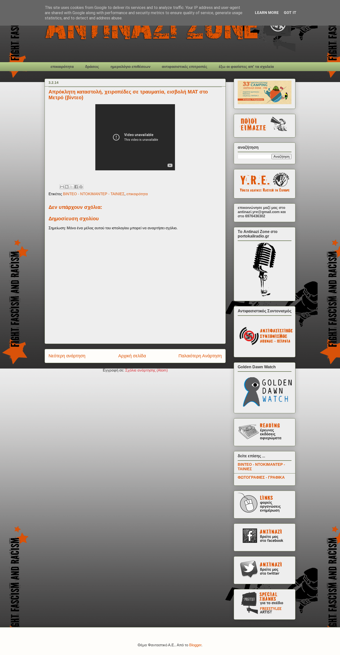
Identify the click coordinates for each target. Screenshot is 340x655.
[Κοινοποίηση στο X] (71, 186)
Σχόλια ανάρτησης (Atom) (146, 370)
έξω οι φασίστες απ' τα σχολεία (246, 66)
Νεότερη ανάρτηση (67, 355)
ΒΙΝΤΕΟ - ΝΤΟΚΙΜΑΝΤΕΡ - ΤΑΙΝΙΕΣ (93, 194)
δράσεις (92, 66)
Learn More (267, 12)
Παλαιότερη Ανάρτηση (200, 355)
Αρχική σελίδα (132, 355)
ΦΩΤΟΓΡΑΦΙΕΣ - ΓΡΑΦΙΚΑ (261, 477)
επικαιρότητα (62, 66)
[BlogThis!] (66, 186)
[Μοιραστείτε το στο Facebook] (76, 186)
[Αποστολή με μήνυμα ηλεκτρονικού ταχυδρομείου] (61, 186)
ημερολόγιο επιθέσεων (130, 66)
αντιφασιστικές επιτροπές (184, 66)
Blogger (195, 645)
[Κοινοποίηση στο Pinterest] (80, 186)
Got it (290, 12)
